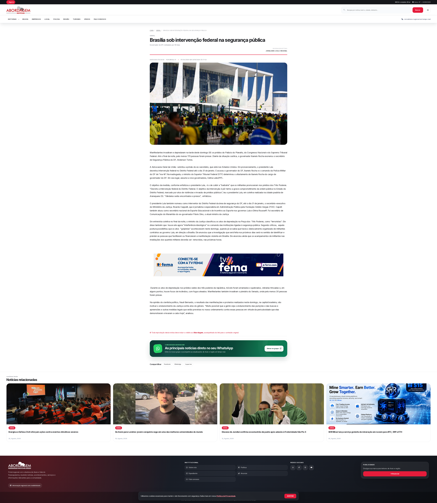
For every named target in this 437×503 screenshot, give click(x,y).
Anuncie (244, 473)
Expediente (193, 473)
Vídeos (87, 19)
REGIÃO (66, 19)
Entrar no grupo (273, 348)
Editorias (12, 19)
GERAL (158, 30)
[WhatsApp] (292, 467)
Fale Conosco (100, 19)
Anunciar (395, 474)
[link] (58, 412)
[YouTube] (311, 467)
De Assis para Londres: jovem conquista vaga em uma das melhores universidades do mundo (159, 432)
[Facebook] (299, 467)
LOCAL (47, 19)
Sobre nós (193, 467)
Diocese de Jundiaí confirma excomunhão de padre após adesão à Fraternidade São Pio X (264, 432)
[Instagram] (305, 467)
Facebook (167, 364)
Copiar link (188, 364)
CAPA (152, 30)
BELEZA (25, 19)
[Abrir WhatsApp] (428, 10)
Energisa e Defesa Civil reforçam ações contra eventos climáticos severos (43, 432)
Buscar (417, 10)
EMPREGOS (36, 19)
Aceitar (290, 496)
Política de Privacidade (226, 496)
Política (243, 467)
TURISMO (76, 19)
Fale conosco (194, 479)
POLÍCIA (56, 19)
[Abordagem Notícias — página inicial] (21, 10)
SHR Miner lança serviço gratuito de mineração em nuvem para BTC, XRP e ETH (365, 432)
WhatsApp (177, 364)
